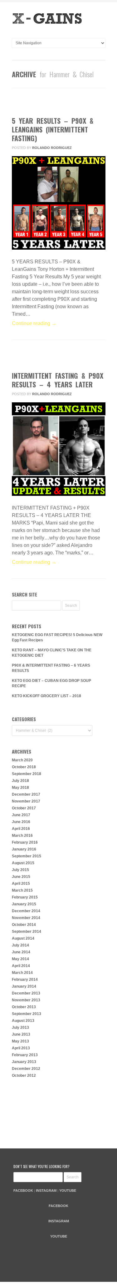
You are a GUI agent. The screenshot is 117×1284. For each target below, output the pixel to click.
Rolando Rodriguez (52, 148)
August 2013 (23, 1020)
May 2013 (20, 1041)
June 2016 (21, 822)
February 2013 (25, 1055)
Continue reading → (34, 323)
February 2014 (25, 979)
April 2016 (21, 828)
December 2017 (26, 794)
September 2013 (26, 1014)
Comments (54, 104)
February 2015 (25, 897)
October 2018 (24, 767)
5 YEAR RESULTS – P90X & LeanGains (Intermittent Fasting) (52, 129)
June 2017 (21, 815)
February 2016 (25, 842)
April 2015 (21, 883)
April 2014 (21, 966)
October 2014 (24, 924)
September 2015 (26, 856)
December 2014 (26, 911)
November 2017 (26, 801)
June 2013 (21, 1034)
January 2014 (24, 986)
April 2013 (21, 1048)
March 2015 (22, 890)
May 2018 (20, 787)
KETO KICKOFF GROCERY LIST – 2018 (46, 696)
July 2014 (20, 945)
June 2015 (21, 876)
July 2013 (20, 1027)
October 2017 (24, 808)
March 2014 (22, 972)
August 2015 (23, 863)
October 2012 (24, 1075)
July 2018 (20, 781)
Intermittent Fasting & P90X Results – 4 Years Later (57, 380)
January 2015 (24, 904)
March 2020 (22, 760)
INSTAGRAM (46, 1190)
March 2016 (22, 835)
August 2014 (23, 938)
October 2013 (24, 1007)
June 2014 (21, 952)
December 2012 (26, 1068)
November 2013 (26, 1000)
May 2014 (20, 959)
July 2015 (20, 870)
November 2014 (26, 918)
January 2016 (24, 849)
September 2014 (26, 931)
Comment (52, 359)
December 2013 (26, 993)
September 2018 (26, 774)
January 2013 (24, 1062)
